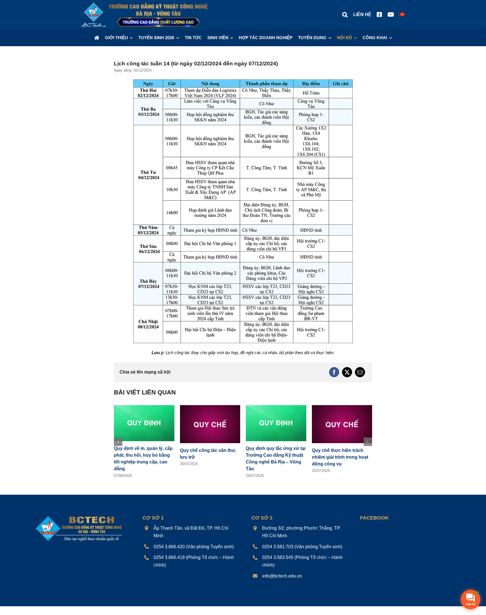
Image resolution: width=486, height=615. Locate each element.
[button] (345, 15)
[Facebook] (334, 372)
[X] (347, 372)
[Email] (360, 372)
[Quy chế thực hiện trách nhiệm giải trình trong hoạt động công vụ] (342, 407)
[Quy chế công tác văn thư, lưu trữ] (210, 407)
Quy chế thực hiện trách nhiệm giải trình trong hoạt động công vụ (340, 457)
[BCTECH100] (79, 516)
